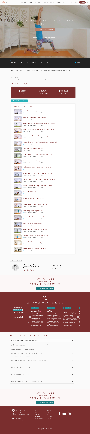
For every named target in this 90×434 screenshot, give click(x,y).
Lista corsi (50, 410)
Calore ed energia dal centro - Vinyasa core (35, 235)
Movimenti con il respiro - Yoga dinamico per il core (38, 136)
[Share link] (60, 268)
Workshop (45, 2)
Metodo (49, 414)
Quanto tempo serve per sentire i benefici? (22, 349)
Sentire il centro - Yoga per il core (32, 111)
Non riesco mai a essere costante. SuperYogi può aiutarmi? (27, 353)
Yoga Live (38, 416)
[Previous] (30, 317)
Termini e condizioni (16, 418)
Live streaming (37, 2)
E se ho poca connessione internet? (21, 374)
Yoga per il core (20, 84)
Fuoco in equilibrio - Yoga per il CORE (34, 211)
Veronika (59, 2)
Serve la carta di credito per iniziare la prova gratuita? (26, 363)
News (36, 412)
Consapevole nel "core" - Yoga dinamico (34, 117)
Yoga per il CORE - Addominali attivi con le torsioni (37, 173)
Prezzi (70, 2)
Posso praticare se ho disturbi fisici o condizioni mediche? (27, 381)
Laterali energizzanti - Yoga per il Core (34, 198)
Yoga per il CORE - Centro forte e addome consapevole (39, 123)
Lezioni (30, 2)
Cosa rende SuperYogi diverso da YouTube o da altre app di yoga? (29, 360)
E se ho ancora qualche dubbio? (20, 384)
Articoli (37, 410)
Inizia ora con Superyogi (46, 29)
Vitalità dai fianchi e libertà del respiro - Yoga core (37, 154)
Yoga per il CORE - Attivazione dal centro (35, 192)
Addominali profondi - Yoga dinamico (34, 217)
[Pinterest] (55, 268)
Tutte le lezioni (39, 418)
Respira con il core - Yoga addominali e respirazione (38, 129)
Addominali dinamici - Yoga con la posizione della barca (39, 179)
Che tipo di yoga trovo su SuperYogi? (21, 356)
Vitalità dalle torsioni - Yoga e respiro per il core (37, 167)
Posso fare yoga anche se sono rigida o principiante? (25, 340)
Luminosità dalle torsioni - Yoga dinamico (35, 242)
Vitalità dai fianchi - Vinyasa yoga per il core (35, 204)
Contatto (49, 418)
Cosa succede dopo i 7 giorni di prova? (21, 367)
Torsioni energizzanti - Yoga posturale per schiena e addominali (42, 161)
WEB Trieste (50, 428)
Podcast (37, 414)
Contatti (65, 2)
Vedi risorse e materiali (19, 100)
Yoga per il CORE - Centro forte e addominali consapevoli (40, 142)
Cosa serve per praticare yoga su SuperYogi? (23, 377)
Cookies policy (19, 420)
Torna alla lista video (16, 260)
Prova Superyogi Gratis (45, 288)
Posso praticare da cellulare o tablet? (22, 370)
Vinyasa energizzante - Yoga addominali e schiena (37, 186)
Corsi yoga (23, 2)
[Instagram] (69, 414)
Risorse (52, 2)
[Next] (78, 317)
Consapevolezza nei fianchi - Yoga (33, 148)
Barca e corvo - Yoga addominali (32, 223)
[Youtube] (64, 414)
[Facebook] (53, 268)
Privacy (13, 420)
